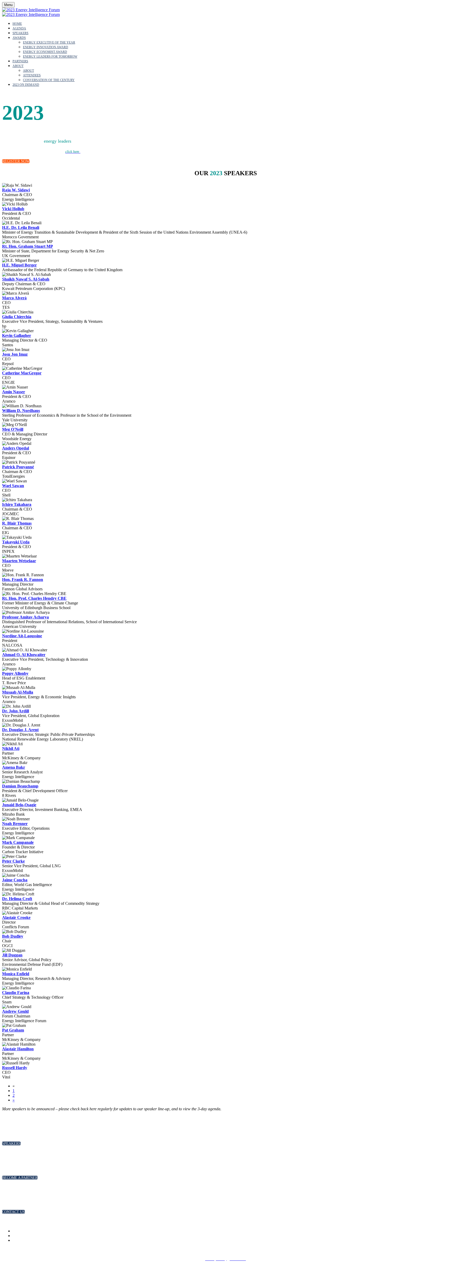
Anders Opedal (15, 448)
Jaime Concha (14, 880)
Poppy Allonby (15, 673)
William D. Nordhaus (21, 410)
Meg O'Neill (12, 429)
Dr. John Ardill (15, 711)
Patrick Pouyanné (18, 467)
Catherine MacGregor (21, 373)
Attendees (32, 75)
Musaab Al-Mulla (17, 692)
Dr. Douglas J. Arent (20, 730)
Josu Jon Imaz (15, 354)
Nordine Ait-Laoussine (22, 636)
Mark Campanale (18, 842)
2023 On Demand (26, 85)
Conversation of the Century (49, 80)
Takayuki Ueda (15, 542)
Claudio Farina (15, 992)
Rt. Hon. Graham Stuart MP (27, 246)
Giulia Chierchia (16, 316)
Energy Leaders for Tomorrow (50, 56)
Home (17, 24)
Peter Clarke (13, 861)
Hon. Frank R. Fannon (22, 579)
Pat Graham (13, 1030)
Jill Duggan (12, 955)
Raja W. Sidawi (16, 190)
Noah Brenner (15, 823)
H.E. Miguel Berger (19, 265)
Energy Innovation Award (45, 47)
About (18, 66)
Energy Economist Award (45, 52)
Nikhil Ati (10, 748)
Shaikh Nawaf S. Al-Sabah (25, 279)
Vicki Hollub (13, 209)
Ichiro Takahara (16, 504)
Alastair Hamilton (18, 1049)
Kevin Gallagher (16, 335)
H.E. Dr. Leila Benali (20, 227)
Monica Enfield (15, 974)
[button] (15, 161)
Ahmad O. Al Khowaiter (23, 654)
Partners (20, 61)
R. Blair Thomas (17, 523)
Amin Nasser (13, 392)
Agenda (19, 28)
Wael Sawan (13, 485)
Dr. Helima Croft (17, 898)
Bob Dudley (12, 936)
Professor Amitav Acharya (25, 617)
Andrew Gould (15, 1011)
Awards (19, 38)
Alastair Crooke (16, 917)
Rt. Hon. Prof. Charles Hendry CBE (34, 598)
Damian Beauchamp (20, 786)
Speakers (20, 33)
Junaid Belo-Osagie (19, 805)
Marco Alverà (14, 298)
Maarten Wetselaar (19, 561)
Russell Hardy (14, 1067)
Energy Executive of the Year (49, 42)
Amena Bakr (13, 767)
